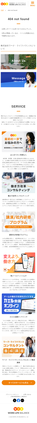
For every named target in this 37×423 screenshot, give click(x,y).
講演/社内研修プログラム (18, 235)
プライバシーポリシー (12, 394)
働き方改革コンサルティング (18, 196)
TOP (2, 10)
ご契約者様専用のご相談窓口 (18, 396)
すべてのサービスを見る (18, 382)
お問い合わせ (27, 394)
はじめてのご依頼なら (18, 155)
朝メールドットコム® (19, 276)
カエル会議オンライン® (18, 317)
